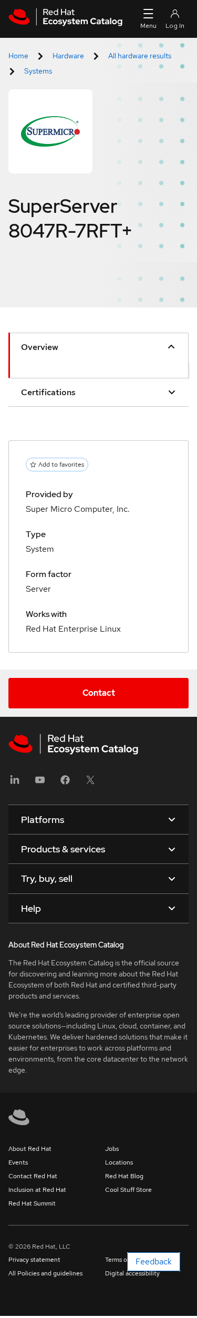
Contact (98, 692)
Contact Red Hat (32, 1176)
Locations (119, 1162)
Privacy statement (34, 1259)
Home (18, 55)
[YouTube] (40, 783)
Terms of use (123, 1259)
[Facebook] (65, 783)
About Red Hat (29, 1149)
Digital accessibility (132, 1273)
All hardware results (139, 55)
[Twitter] (90, 783)
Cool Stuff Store (128, 1190)
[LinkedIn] (14, 783)
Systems (38, 71)
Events (18, 1162)
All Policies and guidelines (45, 1273)
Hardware (68, 55)
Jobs (112, 1149)
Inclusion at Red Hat (37, 1190)
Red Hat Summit (32, 1203)
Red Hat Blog (124, 1176)
